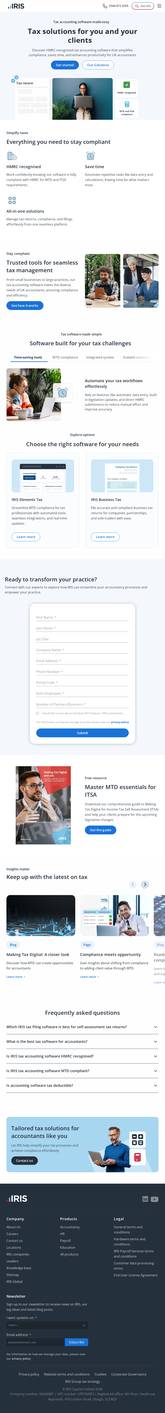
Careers (12, 1234)
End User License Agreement (136, 1275)
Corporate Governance (128, 1374)
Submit (82, 733)
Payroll (65, 1240)
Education (67, 1247)
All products (69, 1254)
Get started (65, 65)
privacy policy (120, 722)
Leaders (12, 1261)
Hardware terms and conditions (129, 1241)
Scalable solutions (137, 357)
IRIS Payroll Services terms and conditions (134, 1254)
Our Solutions (98, 65)
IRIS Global (14, 1281)
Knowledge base (18, 1268)
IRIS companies (17, 1254)
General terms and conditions (128, 1229)
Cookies (100, 1374)
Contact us (24, 1160)
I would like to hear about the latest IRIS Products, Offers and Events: (82, 713)
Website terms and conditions (67, 1374)
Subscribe (76, 1342)
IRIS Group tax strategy (82, 1381)
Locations (13, 1247)
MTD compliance (65, 357)
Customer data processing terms (134, 1266)
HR (62, 1234)
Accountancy (70, 1227)
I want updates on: (21, 1318)
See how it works (24, 305)
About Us (13, 1227)
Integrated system (100, 357)
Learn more (26, 537)
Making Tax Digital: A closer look (37, 954)
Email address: (18, 1335)
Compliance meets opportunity (110, 954)
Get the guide (100, 830)
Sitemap (12, 1275)
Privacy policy (29, 1374)
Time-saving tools (29, 357)
